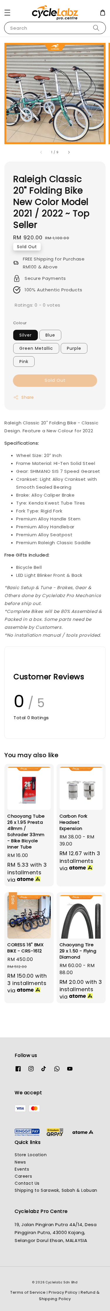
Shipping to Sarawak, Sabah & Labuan (56, 1190)
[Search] (96, 27)
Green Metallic (36, 348)
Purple (74, 348)
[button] (7, 12)
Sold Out (55, 380)
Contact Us (27, 1183)
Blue (50, 335)
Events (22, 1169)
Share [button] (27, 397)
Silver (25, 335)
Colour (20, 323)
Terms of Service (27, 1292)
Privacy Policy (63, 1292)
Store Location (31, 1155)
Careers (23, 1176)
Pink (23, 361)
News (20, 1162)
